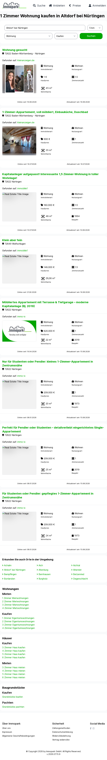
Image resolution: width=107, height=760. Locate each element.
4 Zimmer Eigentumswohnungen (18, 628)
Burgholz (43, 578)
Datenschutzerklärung (62, 732)
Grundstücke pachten (13, 706)
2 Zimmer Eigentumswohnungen (18, 621)
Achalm (7, 565)
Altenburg (43, 569)
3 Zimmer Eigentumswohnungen (18, 624)
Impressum (7, 732)
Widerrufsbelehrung (61, 736)
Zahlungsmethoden (61, 728)
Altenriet (77, 569)
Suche (40, 5)
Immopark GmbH (53, 751)
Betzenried (78, 574)
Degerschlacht (80, 578)
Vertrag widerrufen (61, 740)
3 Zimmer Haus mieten (13, 667)
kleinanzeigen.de (25, 60)
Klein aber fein (12, 240)
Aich (41, 565)
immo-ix (21, 316)
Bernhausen (45, 574)
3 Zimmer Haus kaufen (13, 647)
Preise (76, 5)
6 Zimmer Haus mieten (13, 677)
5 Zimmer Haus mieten (13, 674)
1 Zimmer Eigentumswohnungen (18, 618)
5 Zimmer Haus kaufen (13, 654)
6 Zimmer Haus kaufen (13, 657)
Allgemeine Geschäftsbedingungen (18, 736)
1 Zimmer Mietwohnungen (15, 598)
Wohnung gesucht (14, 50)
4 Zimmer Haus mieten (13, 670)
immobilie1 (22, 188)
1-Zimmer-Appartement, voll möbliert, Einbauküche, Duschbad (45, 112)
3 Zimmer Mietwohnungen (15, 604)
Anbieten (58, 5)
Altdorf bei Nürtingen (14, 569)
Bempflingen (10, 574)
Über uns (6, 728)
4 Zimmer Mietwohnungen (15, 608)
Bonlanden (9, 578)
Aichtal (76, 565)
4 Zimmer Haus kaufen (13, 650)
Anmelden (99, 5)
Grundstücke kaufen (12, 696)
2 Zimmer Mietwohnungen (15, 601)
